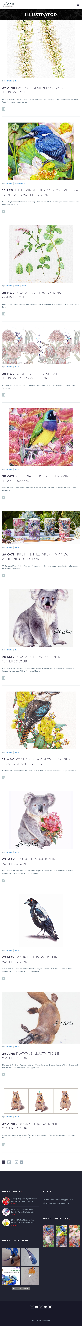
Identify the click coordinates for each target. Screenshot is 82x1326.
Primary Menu (78, 5)
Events (17, 286)
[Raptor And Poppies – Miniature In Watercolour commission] (74, 1241)
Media (17, 81)
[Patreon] (50, 1307)
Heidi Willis (8, 81)
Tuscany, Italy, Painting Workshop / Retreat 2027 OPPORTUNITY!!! (24, 1199)
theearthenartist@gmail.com (62, 1200)
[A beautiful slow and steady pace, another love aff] (30, 1276)
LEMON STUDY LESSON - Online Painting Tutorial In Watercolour (23, 1221)
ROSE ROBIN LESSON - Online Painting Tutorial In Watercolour (23, 1210)
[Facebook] (32, 1307)
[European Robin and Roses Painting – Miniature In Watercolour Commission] (74, 1230)
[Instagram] (36, 1307)
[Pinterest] (41, 1307)
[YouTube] (45, 1307)
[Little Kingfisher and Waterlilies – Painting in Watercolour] (61, 1230)
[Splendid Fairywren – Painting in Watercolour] (48, 1230)
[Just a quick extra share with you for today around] (11, 1276)
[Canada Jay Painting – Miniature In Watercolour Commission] (48, 1241)
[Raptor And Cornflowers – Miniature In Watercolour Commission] (61, 1241)
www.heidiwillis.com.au (61, 1203)
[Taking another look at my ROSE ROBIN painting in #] (30, 1257)
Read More (15, 109)
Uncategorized (20, 183)
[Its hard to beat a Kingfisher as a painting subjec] (11, 1257)
